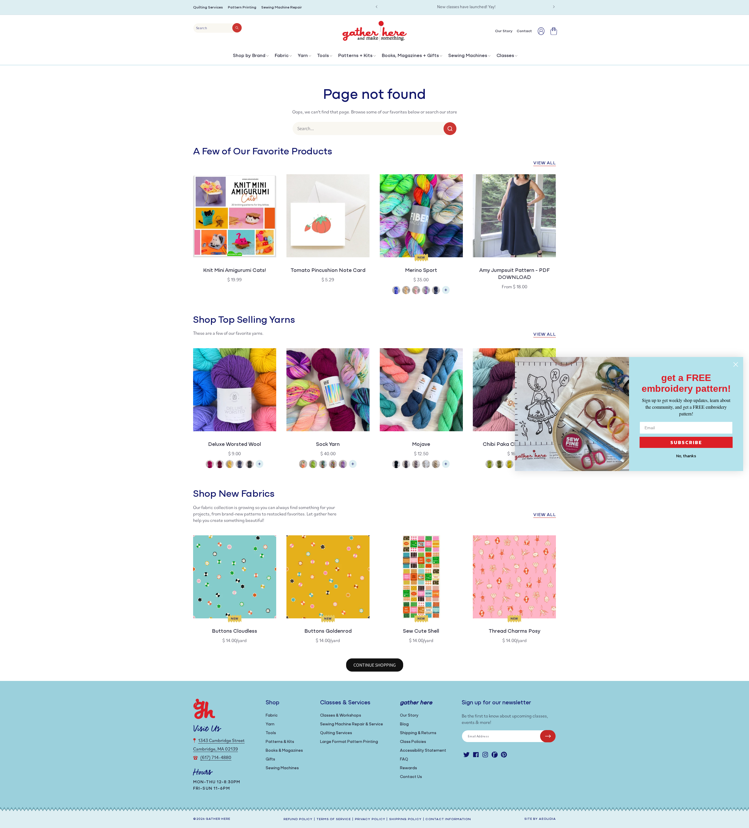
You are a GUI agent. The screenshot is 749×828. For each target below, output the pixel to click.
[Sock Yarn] (353, 466)
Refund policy (298, 819)
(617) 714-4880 (215, 757)
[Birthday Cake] (343, 465)
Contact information (448, 819)
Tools (323, 56)
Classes (505, 56)
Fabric (281, 56)
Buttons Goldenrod (328, 631)
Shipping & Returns (418, 733)
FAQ (404, 759)
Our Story (409, 715)
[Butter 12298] (230, 465)
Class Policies (413, 742)
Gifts (270, 759)
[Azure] (396, 291)
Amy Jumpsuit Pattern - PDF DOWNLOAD (514, 274)
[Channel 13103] (240, 465)
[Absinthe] (489, 465)
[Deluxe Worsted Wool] (259, 466)
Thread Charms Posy (514, 631)
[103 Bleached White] (426, 465)
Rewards (408, 768)
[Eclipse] (436, 291)
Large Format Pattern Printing (349, 742)
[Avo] (313, 465)
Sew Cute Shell (421, 631)
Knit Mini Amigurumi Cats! (234, 270)
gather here (218, 819)
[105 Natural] (436, 465)
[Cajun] (406, 291)
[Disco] (426, 291)
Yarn (303, 56)
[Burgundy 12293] (220, 465)
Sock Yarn (328, 444)
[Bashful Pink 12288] (210, 465)
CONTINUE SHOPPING (374, 665)
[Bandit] (323, 465)
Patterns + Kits (355, 56)
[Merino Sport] (446, 292)
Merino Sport (421, 270)
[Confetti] (416, 291)
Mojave (421, 444)
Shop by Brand (249, 56)
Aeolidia (547, 819)
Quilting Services (208, 7)
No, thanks (686, 456)
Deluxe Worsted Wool (234, 444)
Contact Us (411, 777)
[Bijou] (333, 465)
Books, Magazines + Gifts (410, 56)
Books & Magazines (284, 750)
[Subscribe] (548, 736)
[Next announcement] (553, 6)
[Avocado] (499, 465)
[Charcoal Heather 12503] (249, 465)
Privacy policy (370, 819)
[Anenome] (303, 465)
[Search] (237, 27)
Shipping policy (405, 819)
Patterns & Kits (280, 742)
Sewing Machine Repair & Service (351, 724)
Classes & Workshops (340, 715)
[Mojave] (446, 466)
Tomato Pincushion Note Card (328, 270)
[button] (250, 57)
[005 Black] (396, 465)
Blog (404, 724)
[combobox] (217, 28)
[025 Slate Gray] (406, 465)
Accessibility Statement (423, 750)
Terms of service (334, 819)
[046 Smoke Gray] (416, 465)
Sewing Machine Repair (281, 7)
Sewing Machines (467, 56)
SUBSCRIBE (686, 442)
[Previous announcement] (376, 6)
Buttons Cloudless (234, 631)
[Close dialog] (736, 364)
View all (544, 163)
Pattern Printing (242, 7)
